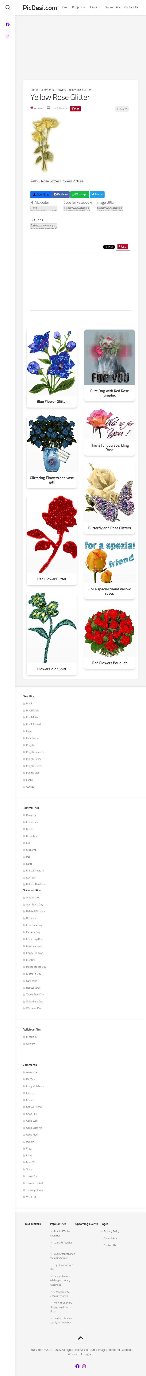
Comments (47, 89)
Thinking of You (34, 1190)
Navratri (30, 877)
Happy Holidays (34, 953)
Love (29, 1155)
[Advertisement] (80, 44)
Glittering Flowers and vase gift (52, 480)
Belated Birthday (35, 911)
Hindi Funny (32, 710)
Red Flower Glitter (51, 579)
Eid (28, 843)
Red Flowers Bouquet (109, 663)
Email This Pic (59, 108)
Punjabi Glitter (34, 766)
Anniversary (33, 897)
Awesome (31, 1072)
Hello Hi (30, 1141)
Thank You (31, 1176)
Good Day (31, 1114)
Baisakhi (31, 815)
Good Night (32, 1134)
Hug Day (31, 960)
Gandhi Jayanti (34, 946)
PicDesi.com (40, 8)
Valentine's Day (34, 1001)
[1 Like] (31, 107)
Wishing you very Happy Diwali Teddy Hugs (61, 1307)
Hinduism (31, 1037)
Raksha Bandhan (35, 884)
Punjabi (77, 7)
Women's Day (34, 1008)
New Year (31, 980)
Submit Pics (113, 7)
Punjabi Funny (33, 759)
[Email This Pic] (48, 108)
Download (42, 194)
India (28, 731)
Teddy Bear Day (35, 994)
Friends (30, 1100)
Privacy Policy (111, 1231)
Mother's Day (33, 973)
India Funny (32, 738)
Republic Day (33, 987)
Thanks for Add (34, 1183)
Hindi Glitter (32, 717)
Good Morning (34, 1127)
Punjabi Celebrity (35, 752)
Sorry (29, 1169)
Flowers (61, 89)
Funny (29, 779)
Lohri (29, 863)
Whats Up (31, 1197)
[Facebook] (7, 24)
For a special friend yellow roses (110, 591)
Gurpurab (31, 850)
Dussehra (31, 836)
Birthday (31, 918)
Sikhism (30, 1044)
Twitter (98, 194)
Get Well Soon (34, 1107)
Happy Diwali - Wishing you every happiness (60, 1280)
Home (64, 7)
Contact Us (131, 7)
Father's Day (33, 932)
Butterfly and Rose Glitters (109, 528)
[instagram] (7, 36)
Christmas (32, 822)
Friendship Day (34, 939)
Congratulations (35, 1086)
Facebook (62, 194)
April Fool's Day (34, 904)
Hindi (93, 7)
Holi (28, 856)
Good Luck (32, 1120)
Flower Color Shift (51, 669)
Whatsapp (81, 194)
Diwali (29, 829)
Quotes (30, 786)
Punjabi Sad (32, 772)
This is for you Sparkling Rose (109, 447)
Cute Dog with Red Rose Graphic (109, 393)
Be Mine (30, 1079)
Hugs (29, 1148)
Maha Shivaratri (35, 870)
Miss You (31, 1162)
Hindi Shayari (33, 724)
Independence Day (36, 966)
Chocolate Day (34, 925)
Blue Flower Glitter (52, 401)
